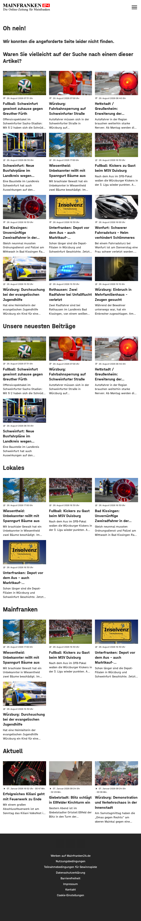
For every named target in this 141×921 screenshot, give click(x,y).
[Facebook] (60, 843)
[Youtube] (81, 843)
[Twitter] (70, 843)
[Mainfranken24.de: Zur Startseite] (26, 7)
